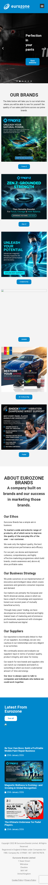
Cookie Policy (17, 880)
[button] (42, 6)
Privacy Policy (30, 880)
